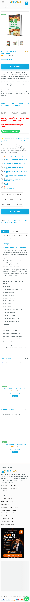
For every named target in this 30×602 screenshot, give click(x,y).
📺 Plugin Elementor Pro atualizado (14, 183)
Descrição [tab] (5, 231)
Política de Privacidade (7, 501)
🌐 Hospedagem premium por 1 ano (14, 163)
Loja (5, 7)
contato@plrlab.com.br (10, 485)
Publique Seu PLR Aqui (7, 521)
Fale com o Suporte (6, 498)
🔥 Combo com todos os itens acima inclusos (14, 187)
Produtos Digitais (12, 222)
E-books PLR (17, 220)
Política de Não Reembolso (9, 510)
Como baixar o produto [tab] (9, 235)
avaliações (10, 55)
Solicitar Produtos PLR (7, 513)
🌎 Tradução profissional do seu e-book (15, 171)
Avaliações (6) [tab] (23, 235)
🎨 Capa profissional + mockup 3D (16, 157)
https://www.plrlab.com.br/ (11, 488)
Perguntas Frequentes (7, 519)
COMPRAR (16, 67)
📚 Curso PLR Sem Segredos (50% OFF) (15, 167)
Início (2, 7)
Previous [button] (4, 25)
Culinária (10, 220)
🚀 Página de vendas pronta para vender (15, 159)
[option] (15, 25)
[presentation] (25, 358)
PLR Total (4, 222)
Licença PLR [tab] (14, 231)
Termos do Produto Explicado (9, 507)
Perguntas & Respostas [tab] (9, 239)
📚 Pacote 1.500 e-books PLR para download (13, 179)
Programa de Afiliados (7, 524)
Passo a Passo (5, 516)
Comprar (16, 211)
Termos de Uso (5, 504)
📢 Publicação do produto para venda (15, 175)
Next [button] (26, 25)
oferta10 (24, 220)
